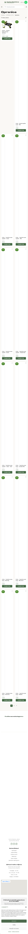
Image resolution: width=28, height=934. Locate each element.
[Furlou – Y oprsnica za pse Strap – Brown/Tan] (7, 641)
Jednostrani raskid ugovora (14, 860)
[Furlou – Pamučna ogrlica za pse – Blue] (21, 71)
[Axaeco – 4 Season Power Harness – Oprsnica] (7, 24)
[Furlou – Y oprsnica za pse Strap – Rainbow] (21, 641)
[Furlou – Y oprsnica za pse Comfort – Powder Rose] (21, 299)
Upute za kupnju (14, 858)
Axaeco (3, 34)
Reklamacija (14, 856)
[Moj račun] (26, 7)
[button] (26, 907)
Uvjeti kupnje (14, 850)
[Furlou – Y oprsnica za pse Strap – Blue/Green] (21, 527)
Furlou (17, 126)
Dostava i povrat (14, 854)
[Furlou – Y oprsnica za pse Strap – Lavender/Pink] (21, 413)
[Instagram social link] (23, 2)
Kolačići (9, 931)
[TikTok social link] (16, 844)
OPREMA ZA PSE (10, 15)
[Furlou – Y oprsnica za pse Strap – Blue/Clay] (7, 527)
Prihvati (14, 921)
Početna (3, 15)
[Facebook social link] (21, 2)
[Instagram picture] (5, 724)
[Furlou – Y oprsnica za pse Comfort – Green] (7, 185)
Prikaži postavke (14, 928)
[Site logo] (11, 2)
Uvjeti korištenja (14, 852)
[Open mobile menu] (1, 7)
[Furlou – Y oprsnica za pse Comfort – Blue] (21, 185)
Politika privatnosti (15, 931)
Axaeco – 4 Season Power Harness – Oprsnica (6, 31)
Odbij (14, 924)
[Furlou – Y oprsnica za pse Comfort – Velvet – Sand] (7, 413)
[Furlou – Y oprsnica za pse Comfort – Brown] (7, 299)
